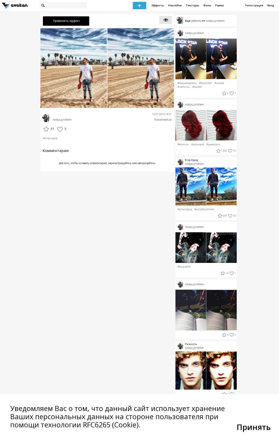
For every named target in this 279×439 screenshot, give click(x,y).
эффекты (196, 20)
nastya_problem (62, 119)
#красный (197, 144)
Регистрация (254, 5)
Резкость (191, 344)
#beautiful (183, 266)
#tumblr (197, 87)
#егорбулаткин (204, 209)
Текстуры (192, 5)
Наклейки (175, 5)
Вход (270, 5)
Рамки (219, 5)
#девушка (213, 144)
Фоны (207, 5)
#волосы (183, 144)
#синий (219, 83)
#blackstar (205, 83)
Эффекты (157, 5)
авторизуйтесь (146, 163)
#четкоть (183, 87)
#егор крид (50, 138)
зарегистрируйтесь (120, 163)
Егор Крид (191, 160)
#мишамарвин (186, 83)
